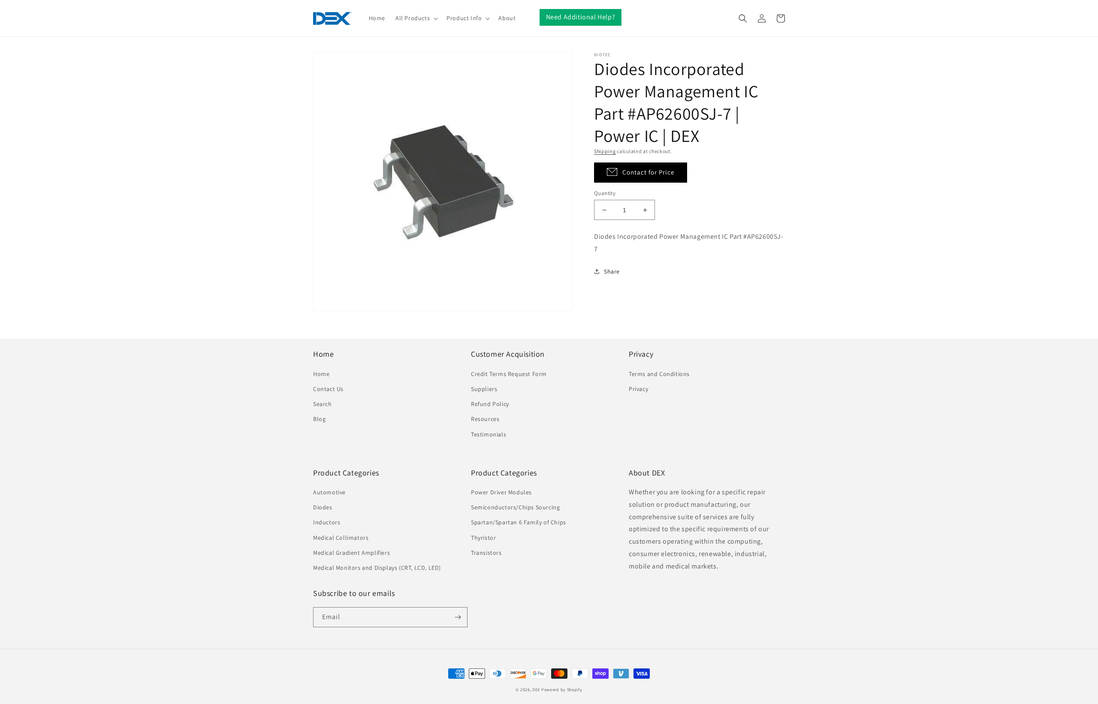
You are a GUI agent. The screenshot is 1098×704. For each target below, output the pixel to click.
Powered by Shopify (561, 689)
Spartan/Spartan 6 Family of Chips (518, 522)
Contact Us (328, 389)
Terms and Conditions (659, 374)
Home (321, 374)
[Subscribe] (457, 617)
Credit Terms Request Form (509, 374)
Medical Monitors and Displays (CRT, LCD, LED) (377, 568)
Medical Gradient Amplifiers (351, 553)
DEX (536, 689)
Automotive (329, 492)
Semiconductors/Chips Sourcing (515, 507)
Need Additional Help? (580, 16)
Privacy (638, 389)
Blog (319, 419)
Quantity (604, 193)
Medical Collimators (340, 538)
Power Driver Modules (501, 492)
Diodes (322, 507)
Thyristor (483, 538)
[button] (415, 18)
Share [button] (612, 271)
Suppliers (484, 389)
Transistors (486, 553)
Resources (485, 419)
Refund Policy (490, 404)
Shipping (605, 151)
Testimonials (488, 434)
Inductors (326, 522)
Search (322, 404)
